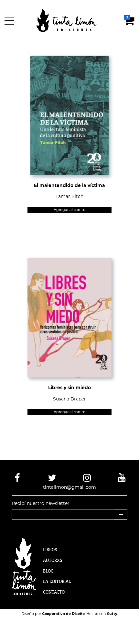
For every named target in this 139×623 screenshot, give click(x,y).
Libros (50, 549)
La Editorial (57, 581)
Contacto (54, 592)
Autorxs (52, 560)
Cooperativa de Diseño (63, 613)
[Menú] (10, 20)
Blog (48, 571)
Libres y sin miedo (69, 387)
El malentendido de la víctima (69, 185)
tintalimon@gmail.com (69, 487)
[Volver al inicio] (70, 20)
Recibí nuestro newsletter (41, 503)
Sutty (112, 613)
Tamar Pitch (69, 196)
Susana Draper (69, 398)
